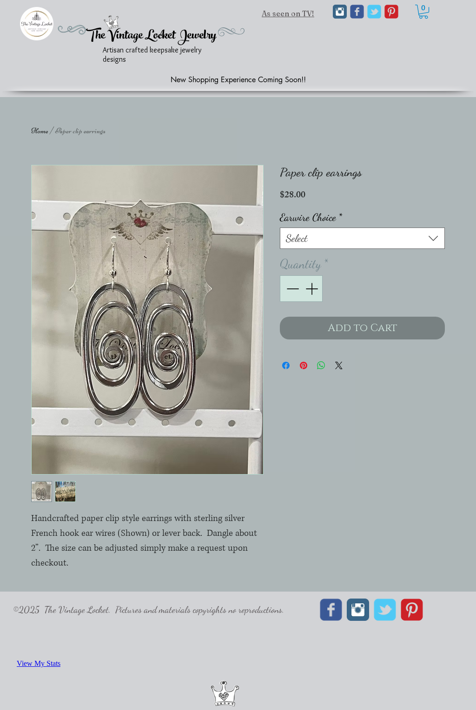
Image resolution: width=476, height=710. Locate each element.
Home (39, 131)
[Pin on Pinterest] (303, 365)
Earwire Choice (311, 217)
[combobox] (362, 238)
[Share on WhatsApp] (321, 365)
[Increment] (312, 288)
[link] (423, 12)
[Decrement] (291, 288)
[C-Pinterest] (391, 12)
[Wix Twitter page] (374, 12)
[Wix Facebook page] (357, 12)
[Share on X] (338, 365)
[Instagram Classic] (340, 12)
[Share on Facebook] (285, 365)
